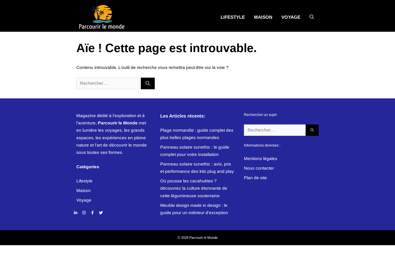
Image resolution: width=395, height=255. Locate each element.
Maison (263, 17)
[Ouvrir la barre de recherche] (312, 17)
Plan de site (255, 177)
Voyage (290, 17)
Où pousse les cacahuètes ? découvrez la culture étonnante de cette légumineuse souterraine (193, 188)
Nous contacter (259, 168)
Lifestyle (233, 17)
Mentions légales (260, 158)
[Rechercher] (148, 83)
